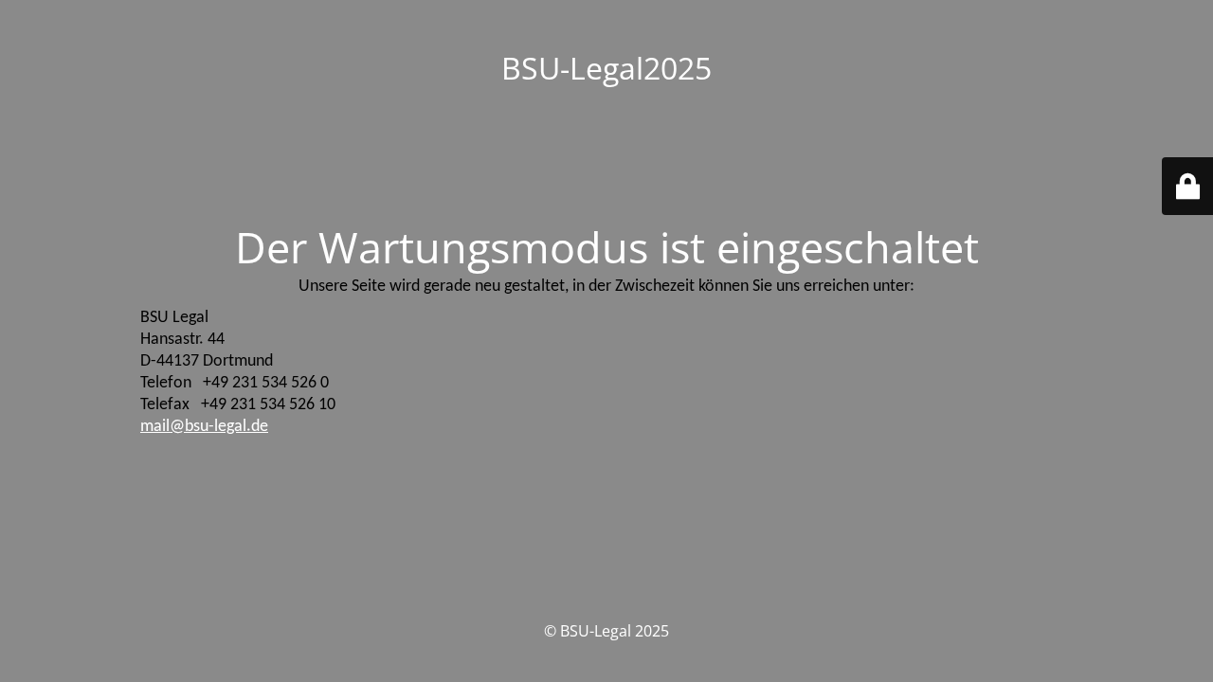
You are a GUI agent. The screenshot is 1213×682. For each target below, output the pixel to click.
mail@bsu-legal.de (204, 427)
